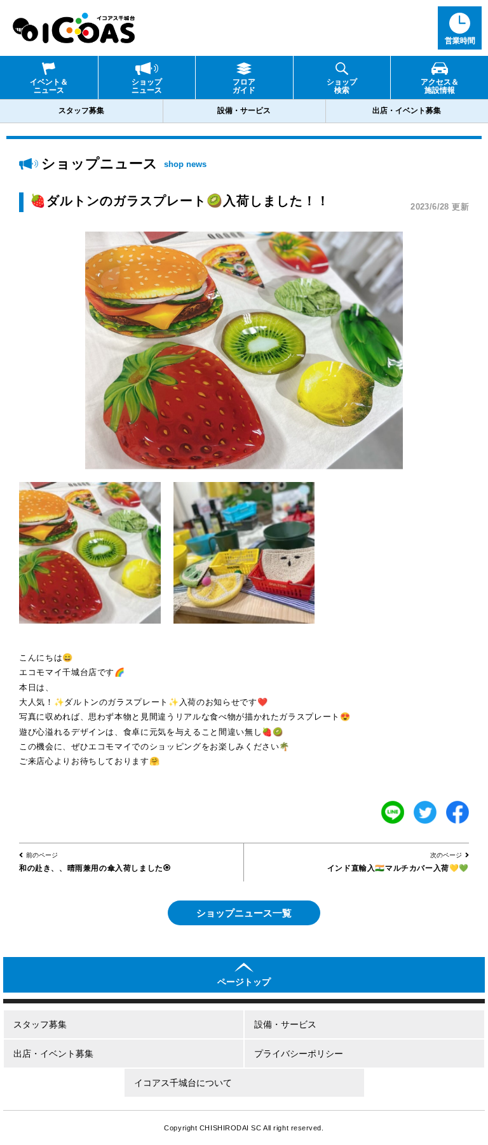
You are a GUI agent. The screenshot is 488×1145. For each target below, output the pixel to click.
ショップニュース (147, 86)
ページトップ (244, 982)
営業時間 (460, 40)
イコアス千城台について (183, 1083)
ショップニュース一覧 (244, 912)
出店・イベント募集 (406, 110)
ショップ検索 (342, 86)
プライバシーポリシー (298, 1053)
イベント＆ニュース (49, 86)
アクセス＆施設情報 (440, 86)
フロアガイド (244, 86)
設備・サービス (244, 110)
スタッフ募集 (81, 110)
